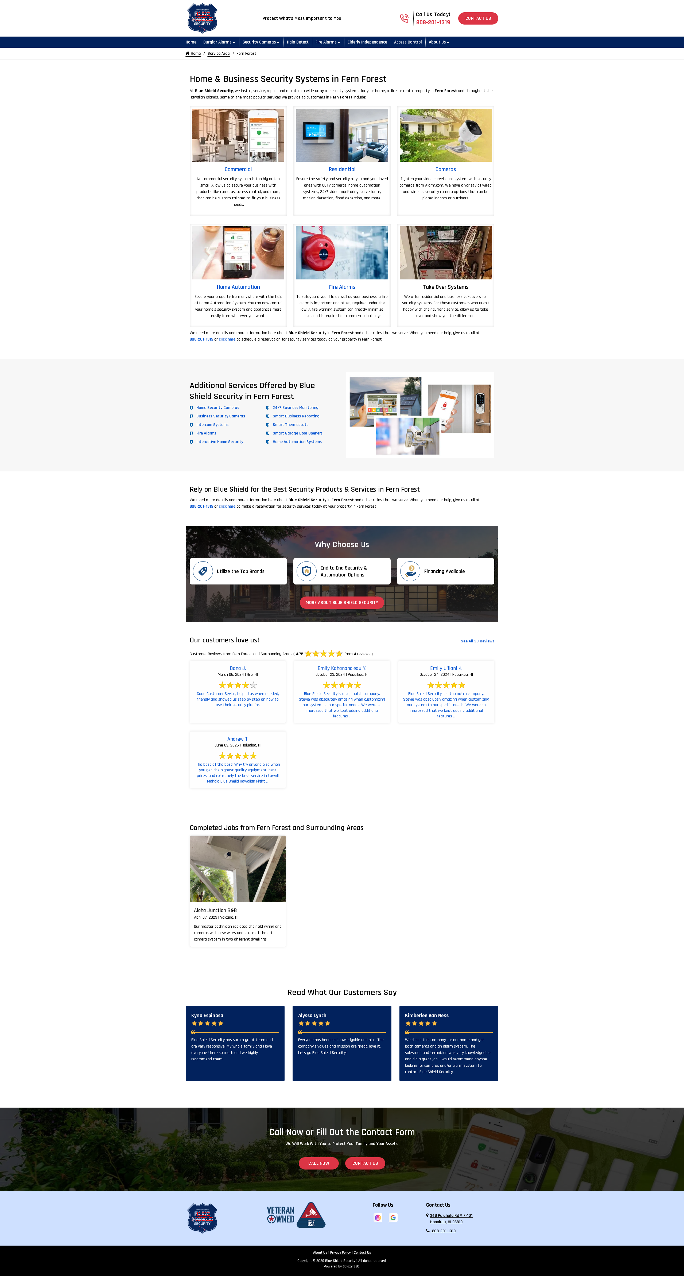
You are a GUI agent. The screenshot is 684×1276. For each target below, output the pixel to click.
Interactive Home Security (219, 442)
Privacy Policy (340, 1252)
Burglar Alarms (217, 42)
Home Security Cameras (217, 407)
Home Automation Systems (297, 442)
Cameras (446, 169)
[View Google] (393, 1217)
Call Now (318, 1163)
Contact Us (478, 18)
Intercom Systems (212, 425)
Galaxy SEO (351, 1266)
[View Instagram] (378, 1217)
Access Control (408, 42)
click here (227, 339)
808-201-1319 (433, 22)
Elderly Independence (367, 42)
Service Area (219, 53)
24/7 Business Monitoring (295, 407)
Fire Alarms (326, 42)
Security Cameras (259, 42)
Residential (342, 169)
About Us (437, 42)
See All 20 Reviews (477, 641)
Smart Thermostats (290, 425)
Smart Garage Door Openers (297, 433)
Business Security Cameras (220, 416)
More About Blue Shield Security (342, 603)
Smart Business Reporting (296, 416)
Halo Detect (298, 42)
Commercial (238, 169)
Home (191, 42)
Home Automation (238, 287)
